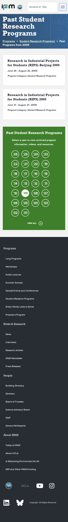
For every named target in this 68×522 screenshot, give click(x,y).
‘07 (45, 193)
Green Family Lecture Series (20, 306)
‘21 (25, 164)
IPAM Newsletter (14, 358)
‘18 (15, 174)
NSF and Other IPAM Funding (21, 469)
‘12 (35, 183)
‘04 (35, 203)
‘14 (15, 183)
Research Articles (14, 350)
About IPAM (10, 435)
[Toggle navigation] (63, 7)
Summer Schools (14, 282)
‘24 (35, 154)
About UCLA (12, 453)
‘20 (35, 164)
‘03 (45, 203)
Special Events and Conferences (22, 290)
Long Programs (13, 258)
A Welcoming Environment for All (22, 461)
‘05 (25, 203)
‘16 (35, 174)
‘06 (15, 203)
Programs (9, 41)
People (7, 375)
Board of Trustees (15, 401)
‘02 (15, 213)
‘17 (25, 174)
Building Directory (15, 385)
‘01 (25, 213)
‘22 (15, 164)
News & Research (14, 324)
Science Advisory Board (18, 409)
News (8, 334)
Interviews (11, 342)
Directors (10, 393)
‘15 (46, 174)
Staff (8, 417)
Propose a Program (15, 314)
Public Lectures (13, 274)
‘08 (35, 193)
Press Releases (13, 366)
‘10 (15, 193)
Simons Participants (16, 425)
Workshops (11, 266)
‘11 (45, 183)
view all (31, 223)
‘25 (25, 154)
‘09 (25, 193)
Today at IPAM (13, 445)
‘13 (25, 183)
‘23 (45, 154)
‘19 (46, 164)
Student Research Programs (37, 41)
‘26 (15, 154)
